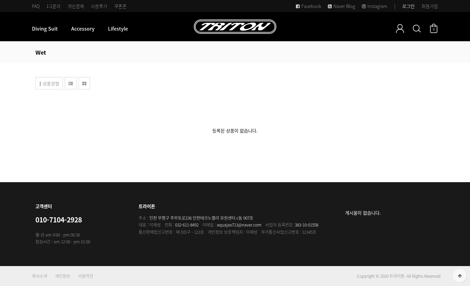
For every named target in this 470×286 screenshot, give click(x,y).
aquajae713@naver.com (239, 225)
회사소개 (39, 276)
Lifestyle (118, 28)
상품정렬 (50, 83)
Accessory (83, 28)
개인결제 (75, 6)
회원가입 (429, 6)
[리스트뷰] (71, 83)
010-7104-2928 (58, 219)
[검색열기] (417, 28)
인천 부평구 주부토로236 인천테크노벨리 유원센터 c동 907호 (201, 218)
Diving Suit (45, 28)
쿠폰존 (120, 6)
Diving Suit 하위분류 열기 (61, 28)
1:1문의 (53, 6)
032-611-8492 (187, 225)
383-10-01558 (306, 225)
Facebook (311, 6)
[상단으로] (460, 276)
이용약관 (85, 276)
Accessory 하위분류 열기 (98, 28)
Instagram (377, 6)
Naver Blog (344, 6)
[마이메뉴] (400, 28)
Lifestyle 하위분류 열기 (132, 28)
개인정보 (62, 276)
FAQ (36, 6)
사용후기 (99, 6)
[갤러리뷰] (84, 83)
